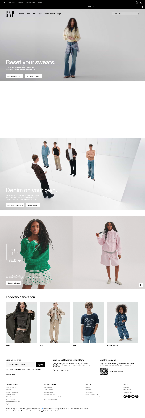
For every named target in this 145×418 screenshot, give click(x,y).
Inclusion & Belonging (92, 394)
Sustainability (74, 408)
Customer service (11, 387)
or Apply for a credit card (50, 399)
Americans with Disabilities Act (14, 411)
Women (21, 14)
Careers (88, 387)
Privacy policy (10, 374)
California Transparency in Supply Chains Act (36, 411)
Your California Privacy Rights (52, 408)
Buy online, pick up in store (13, 401)
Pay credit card (48, 387)
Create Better (89, 392)
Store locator (127, 389)
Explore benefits (48, 392)
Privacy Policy (23, 408)
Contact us (126, 387)
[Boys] (88, 324)
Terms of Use (65, 408)
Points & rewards (48, 389)
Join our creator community (93, 397)
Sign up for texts (127, 392)
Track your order (10, 394)
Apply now (56, 370)
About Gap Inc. (84, 408)
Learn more (65, 370)
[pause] (143, 7)
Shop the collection (13, 283)
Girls (34, 14)
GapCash (8, 404)
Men (28, 14)
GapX (59, 14)
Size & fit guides (10, 399)
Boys (40, 14)
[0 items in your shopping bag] (141, 2)
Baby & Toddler (49, 14)
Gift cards (8, 397)
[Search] (138, 13)
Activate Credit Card (49, 394)
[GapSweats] (72, 44)
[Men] (55, 324)
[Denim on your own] (72, 169)
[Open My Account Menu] (136, 2)
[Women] (21, 324)
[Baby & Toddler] (122, 324)
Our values (88, 389)
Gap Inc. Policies (55, 411)
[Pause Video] (140, 285)
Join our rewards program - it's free (53, 397)
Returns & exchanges (12, 392)
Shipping (8, 389)
